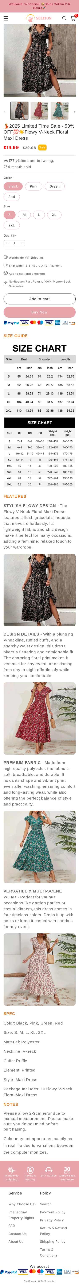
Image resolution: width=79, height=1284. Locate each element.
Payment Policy (53, 1212)
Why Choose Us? (22, 1204)
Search (46, 1204)
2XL (11, 225)
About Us (15, 1242)
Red (11, 197)
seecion (51, 1281)
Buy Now (39, 312)
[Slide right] (74, 112)
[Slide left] (4, 112)
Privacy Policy (52, 1220)
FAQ (11, 1226)
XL (54, 215)
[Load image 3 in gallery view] (59, 111)
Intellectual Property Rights (21, 1215)
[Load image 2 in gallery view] (39, 111)
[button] (73, 18)
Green (55, 186)
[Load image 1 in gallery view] (19, 111)
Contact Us (17, 1234)
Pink (33, 186)
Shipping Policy (53, 1242)
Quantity (10, 235)
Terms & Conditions (49, 1252)
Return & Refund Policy (53, 1231)
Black (13, 186)
